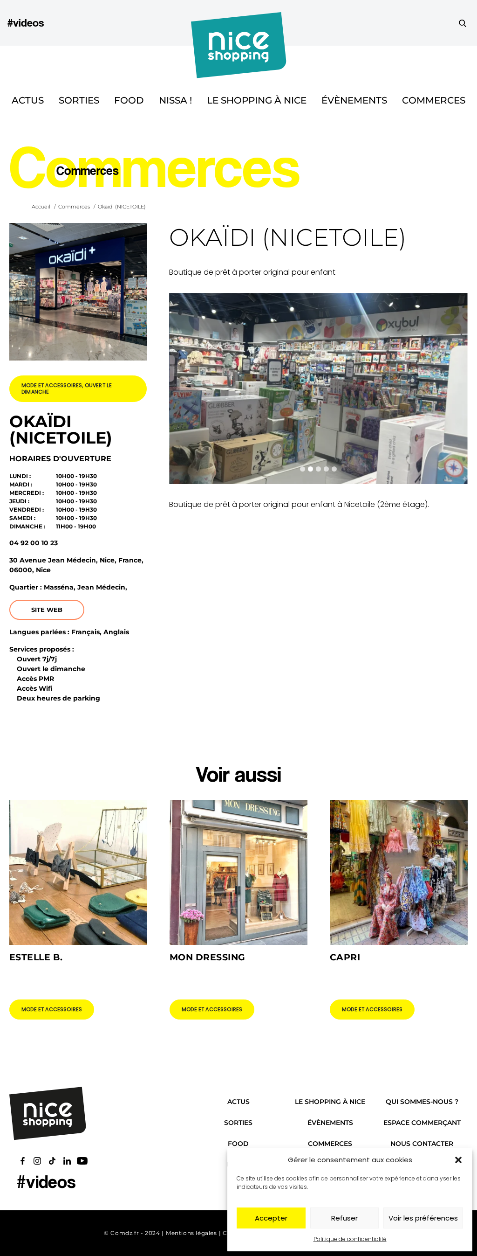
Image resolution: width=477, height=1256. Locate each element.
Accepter (271, 1218)
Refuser (344, 1218)
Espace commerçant (422, 1122)
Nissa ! (175, 100)
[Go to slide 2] (310, 469)
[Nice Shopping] (238, 23)
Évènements (354, 100)
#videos (25, 22)
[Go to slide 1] (302, 469)
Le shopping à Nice (257, 100)
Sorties (79, 100)
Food (129, 100)
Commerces (433, 100)
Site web (46, 609)
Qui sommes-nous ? (422, 1101)
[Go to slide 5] (334, 469)
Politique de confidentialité (350, 1239)
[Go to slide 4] (326, 469)
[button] (458, 1160)
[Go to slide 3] (318, 469)
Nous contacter (421, 1143)
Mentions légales (191, 1232)
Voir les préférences (423, 1218)
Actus (28, 100)
